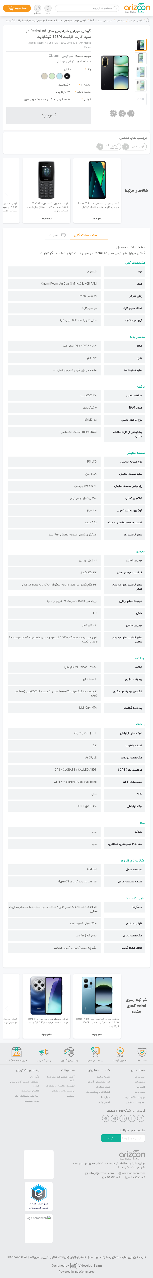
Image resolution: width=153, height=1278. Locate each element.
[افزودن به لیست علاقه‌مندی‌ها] (130, 113)
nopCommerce (84, 1272)
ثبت (110, 1138)
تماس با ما (104, 1102)
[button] (6, 193)
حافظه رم (86, 85)
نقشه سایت (103, 1077)
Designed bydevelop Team (76, 1266)
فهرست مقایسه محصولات (60, 1086)
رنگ (89, 69)
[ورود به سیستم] (48, 8)
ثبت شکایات (103, 1087)
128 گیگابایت (63, 92)
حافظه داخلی (84, 92)
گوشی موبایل (66, 61)
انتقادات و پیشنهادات (98, 1092)
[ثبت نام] (37, 8)
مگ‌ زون (34, 1077)
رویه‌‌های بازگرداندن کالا (27, 1096)
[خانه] (147, 21)
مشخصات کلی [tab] (85, 235)
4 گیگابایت (64, 85)
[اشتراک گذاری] (122, 113)
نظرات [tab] (53, 235)
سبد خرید (140, 1092)
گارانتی (87, 99)
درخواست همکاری (135, 1102)
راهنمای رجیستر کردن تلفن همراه (24, 1084)
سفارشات (140, 1082)
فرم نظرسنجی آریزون (98, 1082)
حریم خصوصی (31, 1101)
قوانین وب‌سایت (30, 1091)
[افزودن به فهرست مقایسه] (113, 113)
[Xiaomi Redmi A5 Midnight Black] (115, 72)
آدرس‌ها (140, 1087)
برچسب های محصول (63, 1091)
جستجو (71, 1096)
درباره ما (105, 1097)
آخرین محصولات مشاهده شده (61, 1079)
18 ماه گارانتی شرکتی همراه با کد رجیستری (47, 99)
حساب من (139, 1077)
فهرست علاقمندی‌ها (134, 1097)
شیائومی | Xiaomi (61, 56)
